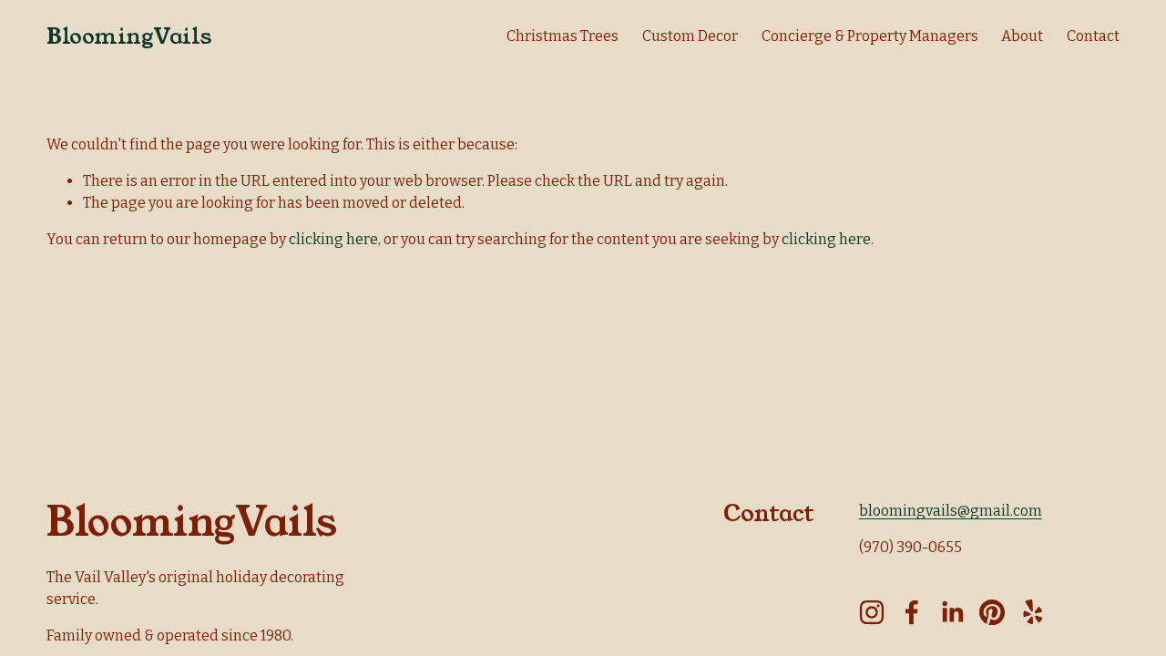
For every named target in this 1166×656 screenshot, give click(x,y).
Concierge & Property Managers (870, 36)
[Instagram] (872, 612)
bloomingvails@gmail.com (950, 510)
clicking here (333, 239)
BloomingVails (128, 36)
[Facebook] (912, 612)
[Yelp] (1032, 612)
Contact (1093, 36)
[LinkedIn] (952, 612)
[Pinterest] (992, 612)
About (1022, 36)
